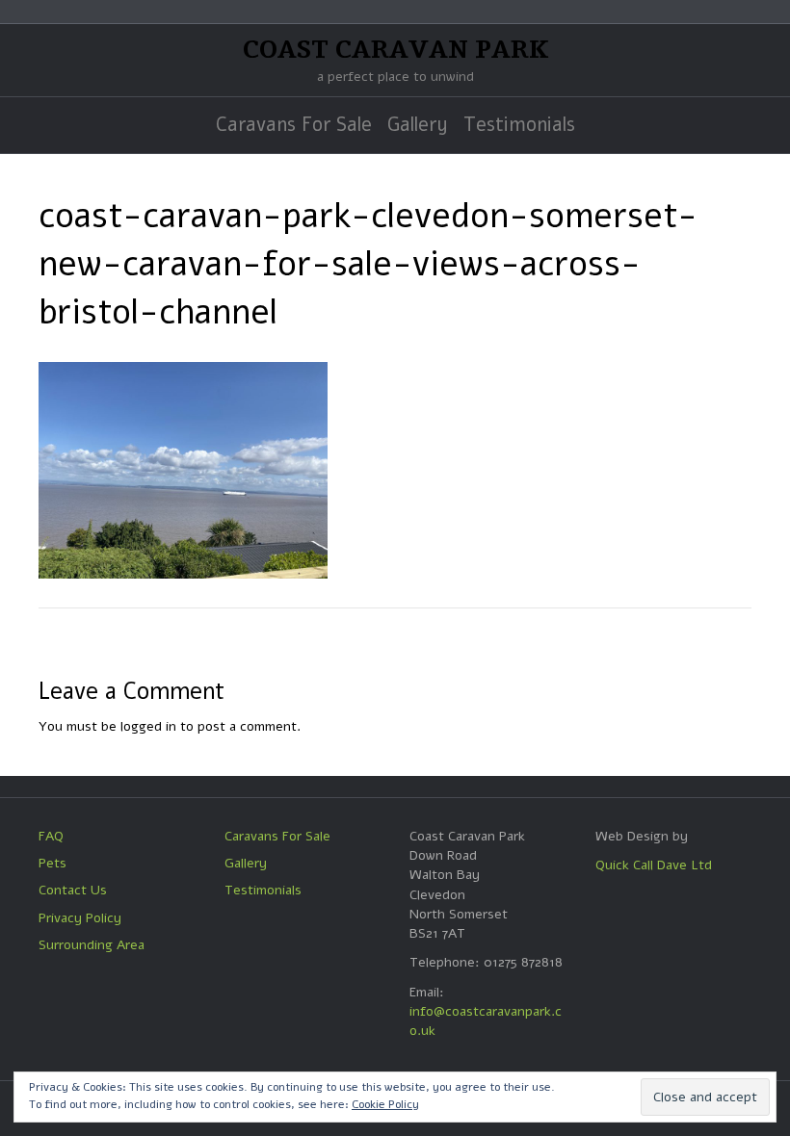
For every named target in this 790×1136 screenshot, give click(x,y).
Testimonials (519, 125)
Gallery (417, 125)
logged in (148, 726)
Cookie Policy (385, 1104)
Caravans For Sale (294, 125)
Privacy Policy (80, 918)
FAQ (51, 836)
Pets (52, 863)
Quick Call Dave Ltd (653, 865)
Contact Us (73, 890)
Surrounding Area (92, 945)
